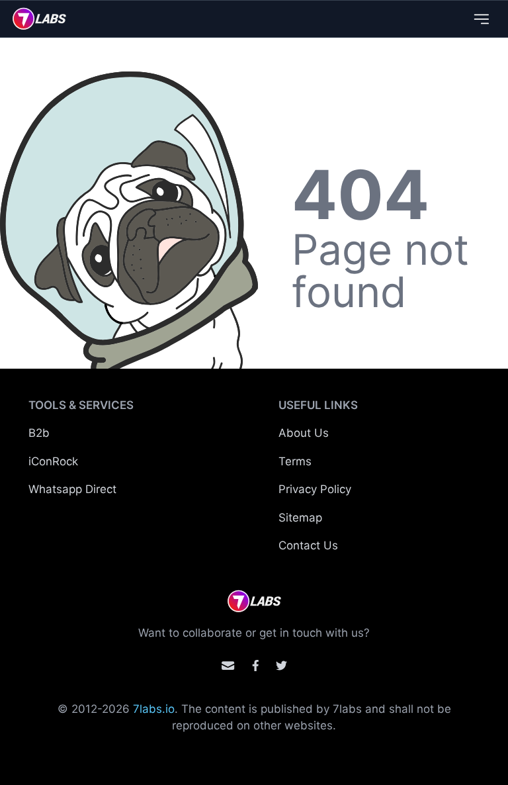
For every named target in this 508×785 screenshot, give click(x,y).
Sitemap (300, 517)
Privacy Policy (314, 489)
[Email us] (228, 665)
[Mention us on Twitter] (281, 665)
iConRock (53, 461)
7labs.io (154, 709)
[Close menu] (481, 18)
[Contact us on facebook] (255, 665)
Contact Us (308, 545)
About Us (303, 432)
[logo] (39, 18)
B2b (39, 432)
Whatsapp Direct (72, 489)
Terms (295, 461)
